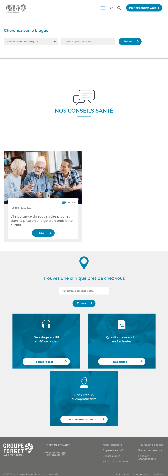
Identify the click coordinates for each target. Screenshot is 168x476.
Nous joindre (140, 474)
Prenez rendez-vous (142, 8)
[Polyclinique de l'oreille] (57, 455)
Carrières (157, 474)
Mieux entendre (112, 444)
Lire (41, 233)
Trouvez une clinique (150, 444)
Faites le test (44, 361)
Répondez (120, 361)
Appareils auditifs (113, 450)
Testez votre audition (115, 461)
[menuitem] (102, 8)
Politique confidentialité (147, 457)
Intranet (124, 474)
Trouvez (129, 41)
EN (112, 7)
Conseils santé (111, 456)
